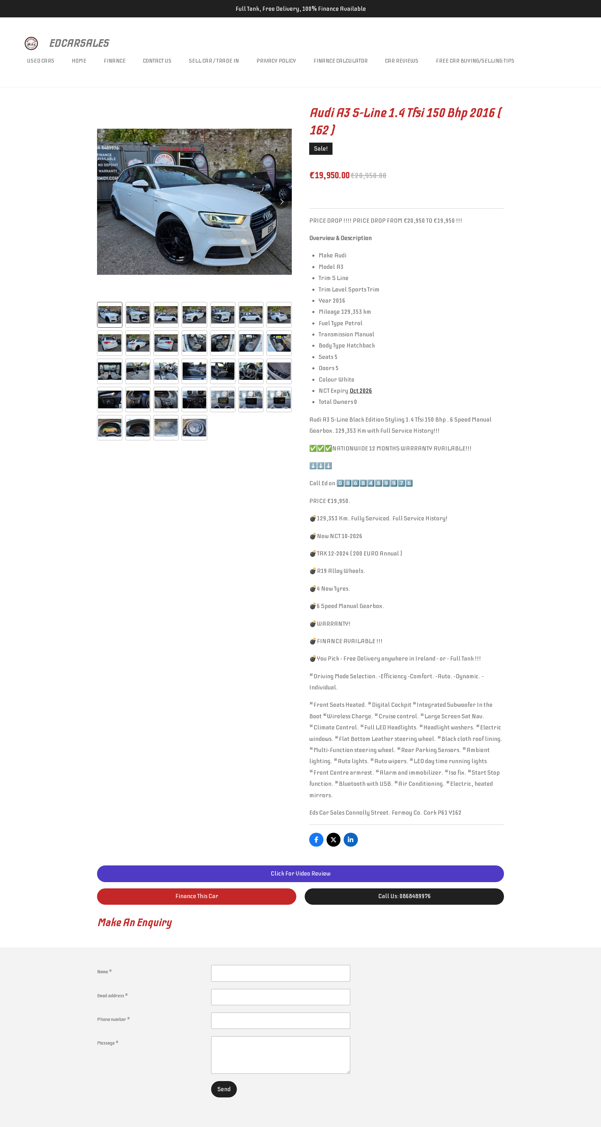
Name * (104, 972)
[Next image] (281, 202)
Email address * (112, 996)
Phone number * (113, 1019)
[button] (109, 314)
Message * (108, 1043)
